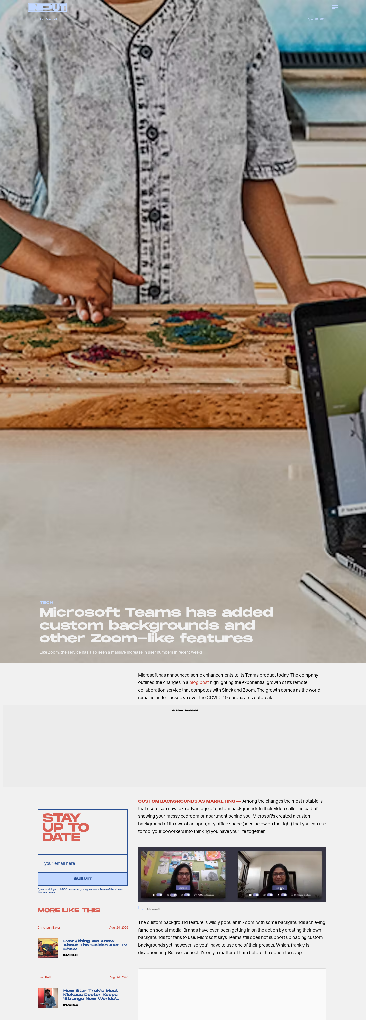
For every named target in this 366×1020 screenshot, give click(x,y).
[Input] (47, 7)
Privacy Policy (46, 891)
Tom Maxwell (48, 19)
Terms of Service (110, 889)
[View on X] (232, 1001)
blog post (199, 682)
